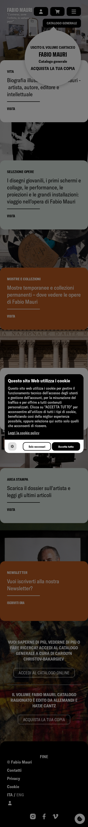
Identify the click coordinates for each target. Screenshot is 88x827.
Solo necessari (37, 446)
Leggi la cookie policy (23, 432)
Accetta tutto (66, 446)
